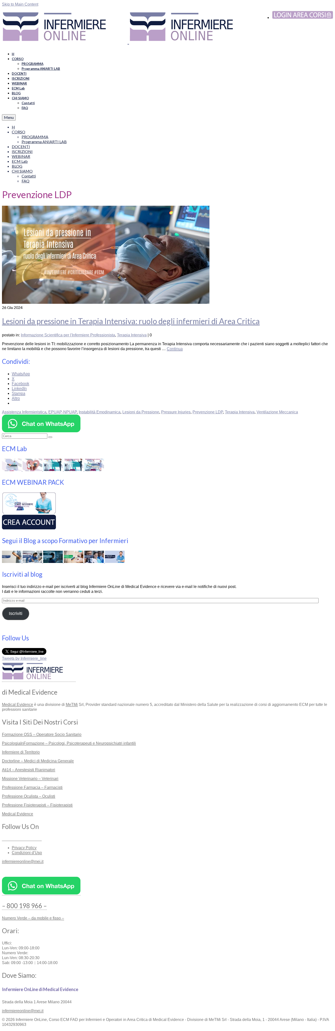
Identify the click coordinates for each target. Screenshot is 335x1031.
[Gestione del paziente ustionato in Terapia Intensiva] (53, 470)
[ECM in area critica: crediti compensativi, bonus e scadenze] (115, 562)
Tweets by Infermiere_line (24, 658)
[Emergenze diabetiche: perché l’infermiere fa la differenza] (74, 562)
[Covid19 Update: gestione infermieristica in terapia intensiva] (94, 470)
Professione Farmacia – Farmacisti (32, 787)
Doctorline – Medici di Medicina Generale (38, 761)
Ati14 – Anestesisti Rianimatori (28, 770)
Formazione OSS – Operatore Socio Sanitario (41, 734)
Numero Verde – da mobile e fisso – (33, 918)
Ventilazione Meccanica (277, 412)
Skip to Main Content (20, 4)
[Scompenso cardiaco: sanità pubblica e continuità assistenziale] (33, 470)
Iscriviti (15, 613)
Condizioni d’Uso (27, 853)
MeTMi (72, 704)
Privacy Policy (24, 848)
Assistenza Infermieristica (24, 412)
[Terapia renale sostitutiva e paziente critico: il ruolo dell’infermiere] (12, 562)
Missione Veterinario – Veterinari (30, 778)
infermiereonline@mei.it (22, 861)
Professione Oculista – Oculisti (28, 796)
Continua (175, 349)
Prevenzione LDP (208, 412)
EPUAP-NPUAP (62, 412)
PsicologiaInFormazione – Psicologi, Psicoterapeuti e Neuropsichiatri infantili (69, 743)
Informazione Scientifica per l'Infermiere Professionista (68, 335)
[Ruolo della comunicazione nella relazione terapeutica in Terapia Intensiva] (74, 470)
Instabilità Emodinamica (99, 412)
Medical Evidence (17, 704)
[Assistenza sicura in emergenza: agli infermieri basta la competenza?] (33, 562)
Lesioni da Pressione (140, 412)
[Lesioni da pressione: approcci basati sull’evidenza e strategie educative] (12, 470)
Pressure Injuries (176, 412)
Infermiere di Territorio (21, 752)
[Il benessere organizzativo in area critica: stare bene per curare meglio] (94, 562)
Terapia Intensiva (132, 335)
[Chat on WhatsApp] (41, 431)
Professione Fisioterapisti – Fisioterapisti (37, 805)
